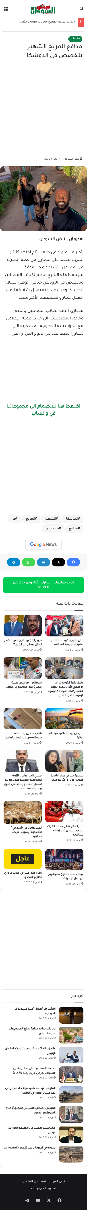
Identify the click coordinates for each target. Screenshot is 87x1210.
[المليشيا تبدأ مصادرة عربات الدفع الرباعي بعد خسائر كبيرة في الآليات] (71, 1094)
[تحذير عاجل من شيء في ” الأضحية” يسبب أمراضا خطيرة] (23, 812)
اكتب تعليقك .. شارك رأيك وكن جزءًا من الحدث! (43, 585)
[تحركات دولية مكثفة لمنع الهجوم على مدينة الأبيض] (71, 1035)
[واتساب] (28, 562)
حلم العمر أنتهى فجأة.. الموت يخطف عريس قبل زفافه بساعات (65, 831)
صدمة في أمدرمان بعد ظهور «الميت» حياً (30, 1148)
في (14, 519)
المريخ (30, 519)
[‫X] (58, 562)
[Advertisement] (43, 108)
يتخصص (52, 529)
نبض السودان (71, 159)
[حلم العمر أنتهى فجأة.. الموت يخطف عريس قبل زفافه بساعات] (64, 811)
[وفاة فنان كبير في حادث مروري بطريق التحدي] (23, 859)
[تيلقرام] (13, 562)
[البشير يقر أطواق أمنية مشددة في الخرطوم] (71, 1015)
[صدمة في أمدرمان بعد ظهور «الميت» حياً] (71, 1154)
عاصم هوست (39, 1188)
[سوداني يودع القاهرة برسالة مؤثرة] (64, 718)
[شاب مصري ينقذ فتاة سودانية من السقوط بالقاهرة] (23, 718)
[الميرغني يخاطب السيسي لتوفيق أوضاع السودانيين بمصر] (71, 1114)
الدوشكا (72, 519)
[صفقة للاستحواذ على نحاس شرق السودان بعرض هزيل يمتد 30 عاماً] (71, 1074)
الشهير (50, 519)
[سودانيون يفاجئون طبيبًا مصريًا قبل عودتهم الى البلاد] (23, 668)
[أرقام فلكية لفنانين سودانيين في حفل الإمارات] (64, 859)
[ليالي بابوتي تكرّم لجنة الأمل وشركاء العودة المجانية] (64, 625)
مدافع (73, 529)
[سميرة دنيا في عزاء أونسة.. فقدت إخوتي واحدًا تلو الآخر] (64, 761)
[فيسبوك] (73, 562)
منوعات (75, 38)
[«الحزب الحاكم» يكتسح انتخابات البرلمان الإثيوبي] (71, 1055)
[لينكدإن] (43, 562)
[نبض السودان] (43, 8)
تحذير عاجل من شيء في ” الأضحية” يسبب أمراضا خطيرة (26, 832)
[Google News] (43, 544)
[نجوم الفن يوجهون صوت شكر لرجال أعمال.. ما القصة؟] (23, 625)
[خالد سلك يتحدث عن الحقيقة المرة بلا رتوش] (71, 1134)
